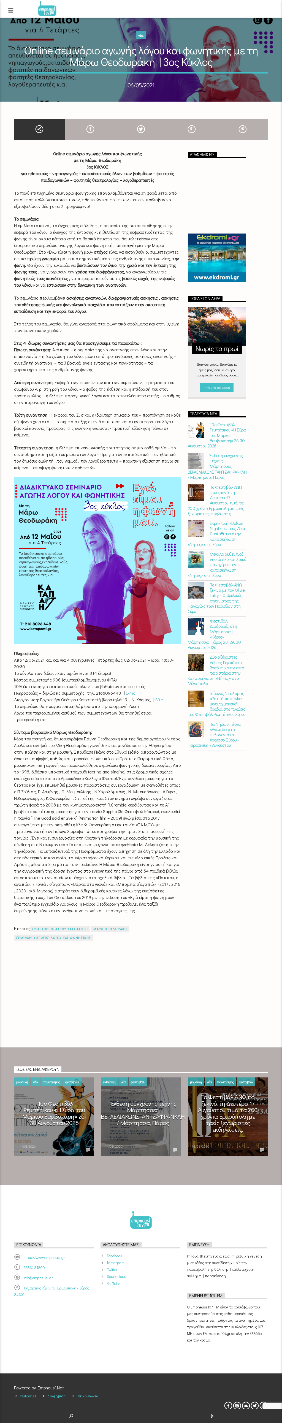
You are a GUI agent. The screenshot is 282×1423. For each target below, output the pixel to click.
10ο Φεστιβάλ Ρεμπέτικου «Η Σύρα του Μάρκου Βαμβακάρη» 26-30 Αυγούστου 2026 (217, 435)
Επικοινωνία (87, 1396)
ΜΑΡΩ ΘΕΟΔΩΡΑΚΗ (110, 929)
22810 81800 (34, 1267)
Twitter (112, 1269)
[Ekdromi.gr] (217, 257)
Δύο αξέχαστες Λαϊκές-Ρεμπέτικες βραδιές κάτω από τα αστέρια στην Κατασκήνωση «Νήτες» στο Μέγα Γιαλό (216, 670)
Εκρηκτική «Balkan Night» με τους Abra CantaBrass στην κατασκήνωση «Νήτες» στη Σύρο (216, 533)
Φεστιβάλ (72, 1081)
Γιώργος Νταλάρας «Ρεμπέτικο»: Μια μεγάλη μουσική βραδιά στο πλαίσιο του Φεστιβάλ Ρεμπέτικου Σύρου (216, 704)
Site (159, 699)
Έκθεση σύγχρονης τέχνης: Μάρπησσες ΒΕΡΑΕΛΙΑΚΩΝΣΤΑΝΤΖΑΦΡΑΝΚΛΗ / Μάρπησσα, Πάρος (217, 466)
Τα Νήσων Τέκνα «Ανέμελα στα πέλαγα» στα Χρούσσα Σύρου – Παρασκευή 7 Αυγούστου (214, 734)
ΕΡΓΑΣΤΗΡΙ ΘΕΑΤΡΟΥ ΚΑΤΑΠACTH (60, 929)
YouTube (113, 1283)
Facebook (114, 1255)
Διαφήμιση (57, 1396)
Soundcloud (116, 1276)
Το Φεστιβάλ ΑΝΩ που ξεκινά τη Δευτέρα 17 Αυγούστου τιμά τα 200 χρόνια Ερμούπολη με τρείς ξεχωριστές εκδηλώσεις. (216, 500)
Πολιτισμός (51, 1081)
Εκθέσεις (109, 1081)
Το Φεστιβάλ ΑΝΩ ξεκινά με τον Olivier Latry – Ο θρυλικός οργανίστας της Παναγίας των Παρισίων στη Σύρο (217, 598)
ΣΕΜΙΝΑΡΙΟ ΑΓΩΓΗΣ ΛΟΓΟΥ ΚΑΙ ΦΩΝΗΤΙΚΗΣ (53, 937)
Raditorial (28, 1396)
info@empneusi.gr (38, 1277)
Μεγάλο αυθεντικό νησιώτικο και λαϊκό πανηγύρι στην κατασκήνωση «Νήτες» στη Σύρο (217, 564)
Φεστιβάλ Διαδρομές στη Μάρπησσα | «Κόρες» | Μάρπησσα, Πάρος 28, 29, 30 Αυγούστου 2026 (214, 634)
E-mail (132, 693)
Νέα (140, 35)
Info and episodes (217, 387)
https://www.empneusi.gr (44, 1257)
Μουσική (22, 1081)
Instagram (115, 1262)
